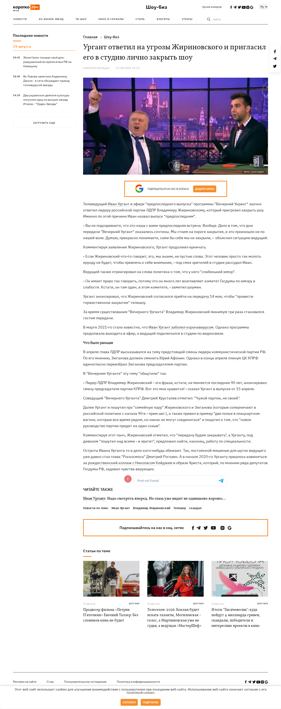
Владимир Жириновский (151, 508)
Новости (20, 19)
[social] (193, 528)
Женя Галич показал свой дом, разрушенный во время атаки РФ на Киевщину (47, 62)
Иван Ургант (119, 204)
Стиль (140, 19)
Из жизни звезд (51, 19)
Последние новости (30, 35)
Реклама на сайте (24, 682)
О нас (50, 682)
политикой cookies (141, 693)
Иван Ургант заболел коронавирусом (181, 327)
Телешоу (179, 508)
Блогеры (163, 19)
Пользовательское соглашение (85, 682)
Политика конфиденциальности (138, 682)
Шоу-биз (156, 7)
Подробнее (151, 702)
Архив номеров (212, 7)
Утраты (187, 19)
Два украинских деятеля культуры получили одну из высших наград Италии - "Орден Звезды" (46, 99)
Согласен (129, 702)
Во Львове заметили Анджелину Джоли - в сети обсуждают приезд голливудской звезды (46, 81)
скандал (195, 508)
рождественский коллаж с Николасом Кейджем (130, 462)
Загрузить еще (44, 122)
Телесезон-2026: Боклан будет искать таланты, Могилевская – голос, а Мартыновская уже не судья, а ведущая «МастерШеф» (174, 617)
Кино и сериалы (111, 19)
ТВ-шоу (81, 19)
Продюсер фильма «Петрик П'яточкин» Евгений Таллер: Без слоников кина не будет (110, 615)
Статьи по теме (96, 551)
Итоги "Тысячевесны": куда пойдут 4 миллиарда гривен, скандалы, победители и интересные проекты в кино (235, 617)
